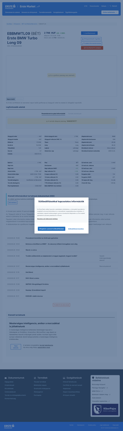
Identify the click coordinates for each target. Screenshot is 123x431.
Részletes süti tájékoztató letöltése (47, 219)
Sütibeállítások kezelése (76, 229)
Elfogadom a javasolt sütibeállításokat (51, 229)
